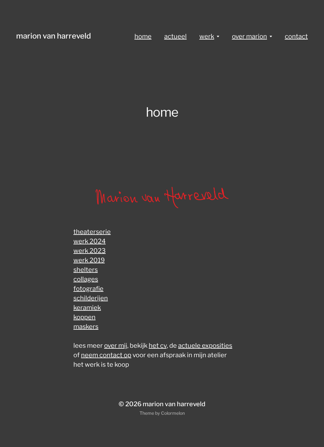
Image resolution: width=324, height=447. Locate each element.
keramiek (87, 307)
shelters (85, 269)
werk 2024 (89, 241)
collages (85, 279)
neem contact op (106, 355)
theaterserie (92, 232)
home (143, 36)
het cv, (158, 345)
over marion (249, 36)
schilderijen (90, 298)
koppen (84, 317)
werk (206, 36)
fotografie (88, 288)
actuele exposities (205, 345)
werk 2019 (89, 260)
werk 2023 (89, 250)
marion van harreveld (53, 35)
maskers (85, 326)
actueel (175, 36)
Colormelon (173, 413)
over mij (115, 345)
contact (296, 36)
